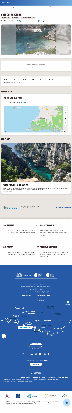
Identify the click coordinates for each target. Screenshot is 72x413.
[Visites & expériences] (53, 6)
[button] (60, 6)
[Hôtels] (50, 6)
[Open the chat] (66, 402)
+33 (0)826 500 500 (43, 295)
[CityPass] (52, 6)
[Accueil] (49, 6)
